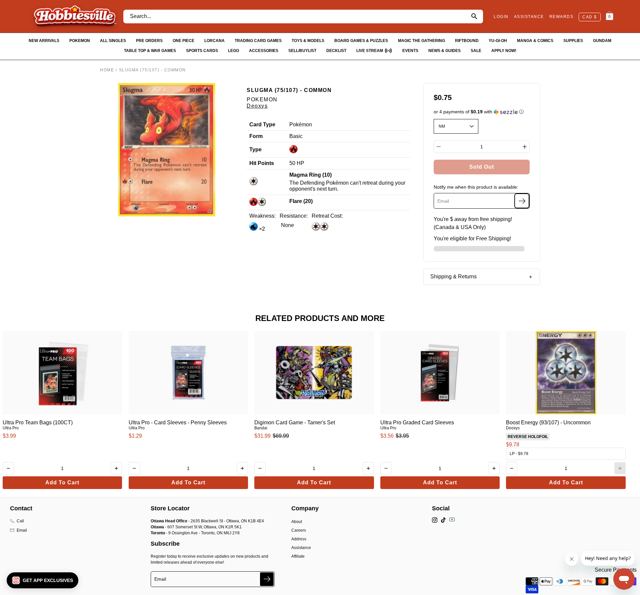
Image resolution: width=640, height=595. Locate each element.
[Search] (474, 16)
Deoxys (257, 106)
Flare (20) (301, 201)
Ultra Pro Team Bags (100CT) (38, 422)
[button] (482, 112)
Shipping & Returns (453, 276)
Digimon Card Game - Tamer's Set (294, 422)
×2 (261, 229)
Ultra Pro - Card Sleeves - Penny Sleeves (178, 422)
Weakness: (262, 216)
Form (256, 136)
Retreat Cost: (327, 216)
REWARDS (561, 16)
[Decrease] (439, 146)
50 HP (296, 163)
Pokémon (300, 124)
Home (107, 70)
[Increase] (525, 146)
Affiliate (298, 556)
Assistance (301, 547)
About (296, 521)
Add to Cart (62, 482)
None (287, 225)
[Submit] (266, 579)
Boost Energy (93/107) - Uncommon (548, 422)
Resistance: (294, 216)
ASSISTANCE (529, 16)
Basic (296, 136)
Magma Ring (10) (310, 175)
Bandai (260, 428)
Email (22, 530)
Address (298, 539)
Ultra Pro (11, 428)
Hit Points (261, 163)
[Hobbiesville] (75, 16)
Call (20, 521)
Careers (298, 530)
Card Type (262, 124)
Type (255, 149)
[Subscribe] (521, 200)
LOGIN (501, 16)
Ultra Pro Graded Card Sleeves (417, 422)
